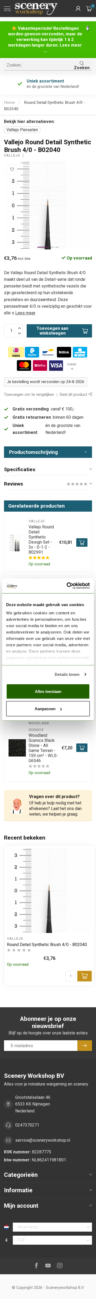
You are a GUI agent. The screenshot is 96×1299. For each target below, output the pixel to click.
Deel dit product (74, 394)
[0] (89, 8)
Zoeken (82, 67)
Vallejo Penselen (22, 129)
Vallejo (12, 155)
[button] (78, 8)
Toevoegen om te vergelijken (29, 394)
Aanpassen (45, 708)
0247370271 (27, 1125)
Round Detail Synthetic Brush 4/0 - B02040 (47, 944)
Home (9, 102)
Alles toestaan (48, 691)
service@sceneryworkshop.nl (42, 1140)
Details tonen (67, 674)
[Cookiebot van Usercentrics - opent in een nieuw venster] (68, 585)
